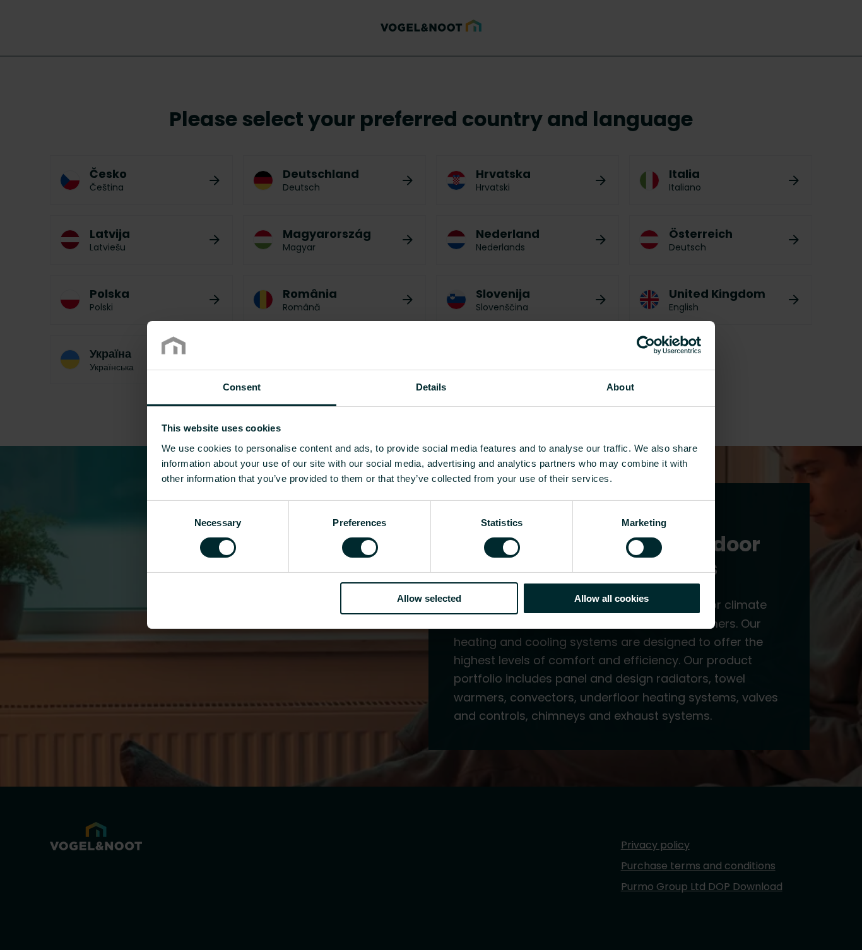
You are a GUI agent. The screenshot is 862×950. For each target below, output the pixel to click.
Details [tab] (431, 387)
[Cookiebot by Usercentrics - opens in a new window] (646, 345)
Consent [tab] (242, 387)
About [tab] (620, 387)
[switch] (360, 547)
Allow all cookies (611, 598)
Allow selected (429, 598)
